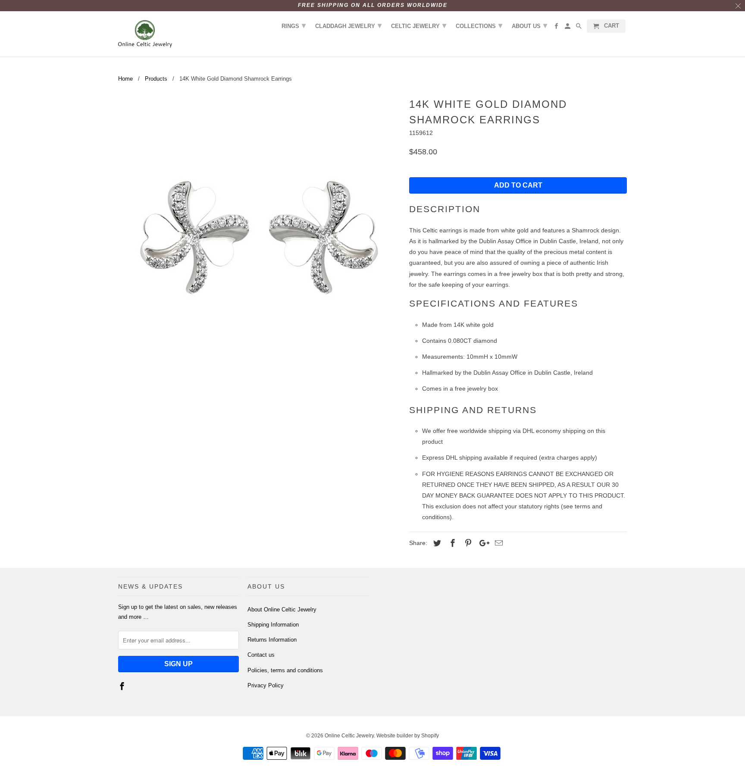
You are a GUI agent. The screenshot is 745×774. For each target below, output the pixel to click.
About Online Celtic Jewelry (281, 609)
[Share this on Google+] (482, 543)
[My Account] (568, 28)
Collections (479, 25)
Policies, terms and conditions (285, 670)
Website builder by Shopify (407, 736)
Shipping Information (273, 624)
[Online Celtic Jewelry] (145, 34)
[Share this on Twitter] (436, 543)
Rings (294, 25)
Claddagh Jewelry (348, 25)
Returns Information (272, 639)
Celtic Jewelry (418, 25)
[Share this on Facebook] (451, 543)
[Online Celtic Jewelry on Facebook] (123, 686)
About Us (529, 25)
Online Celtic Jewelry (349, 736)
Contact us (261, 655)
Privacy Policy (265, 685)
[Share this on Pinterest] (467, 543)
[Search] (579, 28)
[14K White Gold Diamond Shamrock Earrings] (259, 236)
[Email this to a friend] (497, 543)
